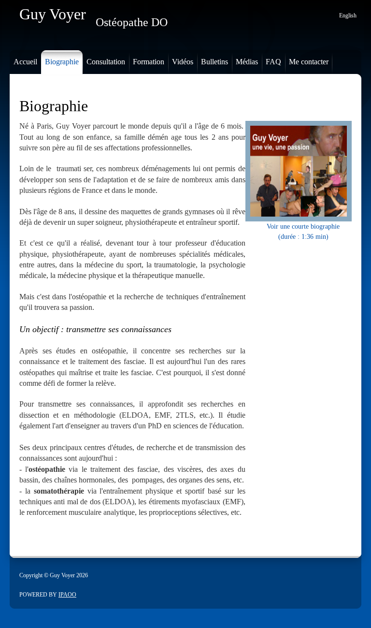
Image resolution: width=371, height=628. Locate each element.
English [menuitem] (348, 15)
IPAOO (67, 594)
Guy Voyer (52, 14)
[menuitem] (23, 59)
